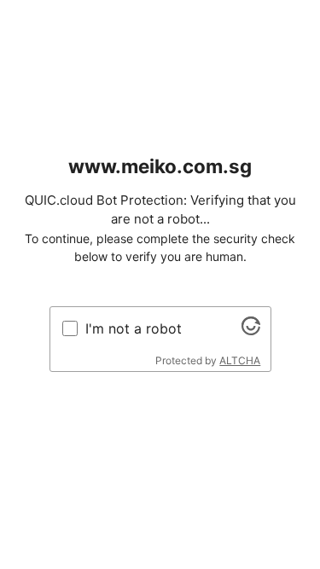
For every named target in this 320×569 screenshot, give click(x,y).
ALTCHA (239, 360)
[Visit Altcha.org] (250, 330)
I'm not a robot (133, 328)
